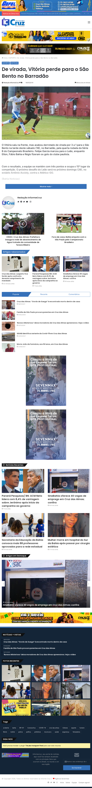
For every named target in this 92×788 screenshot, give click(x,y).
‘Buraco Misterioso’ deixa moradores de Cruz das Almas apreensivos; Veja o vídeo (53, 323)
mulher (12, 732)
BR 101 (21, 728)
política (28, 732)
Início (5, 58)
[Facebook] (21, 201)
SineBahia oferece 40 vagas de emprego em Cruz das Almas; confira (46, 13)
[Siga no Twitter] (20, 82)
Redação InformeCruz (11, 82)
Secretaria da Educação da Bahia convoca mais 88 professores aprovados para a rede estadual (22, 543)
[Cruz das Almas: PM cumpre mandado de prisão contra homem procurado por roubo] (75, 690)
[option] (46, 584)
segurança (65, 732)
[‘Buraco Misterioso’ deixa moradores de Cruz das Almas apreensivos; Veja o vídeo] (8, 326)
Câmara (65, 728)
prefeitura (37, 732)
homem (82, 728)
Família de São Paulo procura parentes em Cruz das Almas (42, 312)
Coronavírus (31, 728)
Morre (5, 732)
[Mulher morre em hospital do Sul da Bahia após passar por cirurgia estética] (69, 525)
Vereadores (76, 732)
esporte (73, 728)
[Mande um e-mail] (21, 82)
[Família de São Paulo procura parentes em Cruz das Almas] (8, 315)
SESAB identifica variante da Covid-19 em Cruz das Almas (42, 333)
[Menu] (89, 23)
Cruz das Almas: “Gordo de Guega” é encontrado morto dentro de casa (48, 301)
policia (20, 732)
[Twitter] (24, 201)
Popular (16, 294)
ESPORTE (12, 58)
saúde (57, 732)
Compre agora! (84, 782)
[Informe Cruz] (13, 22)
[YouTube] (27, 201)
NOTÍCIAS (14, 63)
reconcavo (47, 732)
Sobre (68, 782)
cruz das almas (54, 728)
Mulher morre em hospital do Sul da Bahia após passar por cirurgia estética (69, 543)
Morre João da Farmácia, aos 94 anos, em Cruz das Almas (42, 344)
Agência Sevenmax (62, 779)
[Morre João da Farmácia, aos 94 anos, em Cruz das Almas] (8, 347)
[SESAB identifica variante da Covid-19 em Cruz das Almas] (8, 336)
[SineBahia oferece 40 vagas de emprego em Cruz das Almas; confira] (76, 263)
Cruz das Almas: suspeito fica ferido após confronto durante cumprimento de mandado (15, 277)
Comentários (74, 294)
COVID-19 (42, 728)
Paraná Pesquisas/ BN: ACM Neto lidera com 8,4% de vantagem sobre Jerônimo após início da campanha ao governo (45, 278)
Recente (43, 294)
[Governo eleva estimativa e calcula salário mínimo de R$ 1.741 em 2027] (75, 707)
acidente (6, 728)
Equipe (74, 782)
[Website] (18, 201)
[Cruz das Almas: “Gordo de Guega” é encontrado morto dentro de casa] (8, 304)
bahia (14, 728)
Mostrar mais (45, 186)
